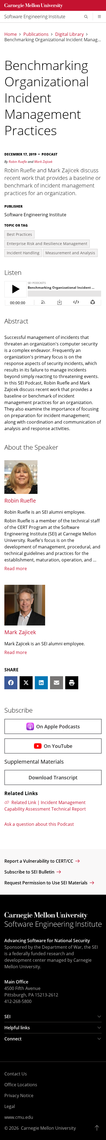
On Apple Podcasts (58, 726)
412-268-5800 (18, 1001)
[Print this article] (71, 682)
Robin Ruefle (18, 161)
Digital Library (69, 34)
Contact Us (15, 1074)
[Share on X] (26, 682)
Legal (9, 1106)
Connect (12, 1039)
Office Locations (20, 1085)
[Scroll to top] (98, 1128)
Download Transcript (53, 777)
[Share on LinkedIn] (41, 682)
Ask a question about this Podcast (39, 824)
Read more (15, 568)
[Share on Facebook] (10, 682)
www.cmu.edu (18, 1117)
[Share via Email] (56, 682)
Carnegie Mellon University (48, 1128)
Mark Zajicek (43, 161)
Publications (36, 34)
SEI (7, 1017)
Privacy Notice (18, 1095)
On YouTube (58, 746)
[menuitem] (37, 16)
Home (10, 34)
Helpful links (17, 1028)
